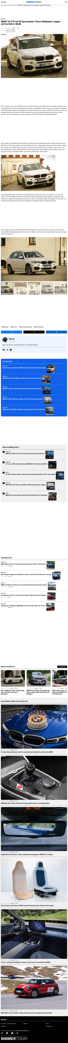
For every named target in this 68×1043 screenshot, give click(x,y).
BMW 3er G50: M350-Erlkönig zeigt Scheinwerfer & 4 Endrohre (24, 409)
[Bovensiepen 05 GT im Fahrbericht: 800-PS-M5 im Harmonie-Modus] (51, 596)
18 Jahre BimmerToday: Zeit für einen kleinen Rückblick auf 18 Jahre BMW (30, 474)
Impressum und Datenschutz (8, 1023)
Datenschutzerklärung (21, 1030)
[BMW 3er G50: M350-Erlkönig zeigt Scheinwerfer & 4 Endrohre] (49, 411)
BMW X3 (3, 583)
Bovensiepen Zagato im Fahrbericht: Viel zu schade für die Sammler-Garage (26, 574)
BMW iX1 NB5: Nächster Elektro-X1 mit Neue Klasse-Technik (23, 399)
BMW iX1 (5, 397)
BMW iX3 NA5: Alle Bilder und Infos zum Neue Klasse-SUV (22, 378)
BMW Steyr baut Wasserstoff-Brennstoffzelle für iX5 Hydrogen (26, 495)
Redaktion (11, 566)
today (34, 2)
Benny (13, 28)
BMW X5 (15, 5)
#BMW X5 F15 (14, 327)
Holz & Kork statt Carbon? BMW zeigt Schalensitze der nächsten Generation (27, 905)
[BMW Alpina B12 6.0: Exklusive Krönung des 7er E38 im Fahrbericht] (51, 565)
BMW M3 (7, 483)
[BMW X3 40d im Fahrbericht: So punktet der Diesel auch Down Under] (52, 586)
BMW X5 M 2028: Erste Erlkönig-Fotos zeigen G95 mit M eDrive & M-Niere (38, 692)
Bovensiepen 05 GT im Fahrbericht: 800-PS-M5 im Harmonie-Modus (23, 595)
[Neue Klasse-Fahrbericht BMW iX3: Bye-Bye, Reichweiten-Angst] (51, 369)
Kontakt (25, 1023)
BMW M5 (3, 593)
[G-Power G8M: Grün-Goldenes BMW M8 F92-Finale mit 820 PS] (52, 465)
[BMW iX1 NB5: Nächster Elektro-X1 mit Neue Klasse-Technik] (48, 400)
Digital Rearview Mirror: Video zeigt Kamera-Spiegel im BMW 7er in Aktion (27, 854)
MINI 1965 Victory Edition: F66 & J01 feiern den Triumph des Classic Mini (26, 1013)
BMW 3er (5, 407)
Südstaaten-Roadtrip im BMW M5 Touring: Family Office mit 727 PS (23, 606)
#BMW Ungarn (5, 327)
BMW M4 (3, 572)
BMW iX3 (5, 366)
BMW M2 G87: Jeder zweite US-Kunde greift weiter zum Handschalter (25, 803)
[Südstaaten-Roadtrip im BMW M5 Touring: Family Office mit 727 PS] (50, 607)
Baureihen (10, 5)
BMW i (7, 493)
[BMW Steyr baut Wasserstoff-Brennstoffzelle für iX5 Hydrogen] (52, 496)
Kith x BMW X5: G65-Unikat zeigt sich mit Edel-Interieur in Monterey (12, 692)
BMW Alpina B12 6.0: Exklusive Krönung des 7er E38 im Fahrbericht (23, 564)
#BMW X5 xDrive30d (38, 327)
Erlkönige (3, 1026)
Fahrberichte (49, 1026)
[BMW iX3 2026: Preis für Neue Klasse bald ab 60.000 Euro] (46, 390)
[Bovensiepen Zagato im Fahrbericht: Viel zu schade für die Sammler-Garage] (56, 576)
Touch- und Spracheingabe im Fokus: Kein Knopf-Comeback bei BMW (25, 962)
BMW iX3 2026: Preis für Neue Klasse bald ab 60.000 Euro (22, 388)
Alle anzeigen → (62, 666)
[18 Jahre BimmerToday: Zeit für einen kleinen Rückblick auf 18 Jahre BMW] (60, 475)
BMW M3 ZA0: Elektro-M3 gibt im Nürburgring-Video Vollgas (25, 485)
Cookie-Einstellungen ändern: (8, 1030)
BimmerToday (4, 5)
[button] (65, 258)
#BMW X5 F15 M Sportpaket (25, 327)
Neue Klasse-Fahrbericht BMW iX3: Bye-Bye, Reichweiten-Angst (24, 368)
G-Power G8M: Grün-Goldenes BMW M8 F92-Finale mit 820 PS (26, 464)
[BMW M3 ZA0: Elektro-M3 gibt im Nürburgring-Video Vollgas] (51, 486)
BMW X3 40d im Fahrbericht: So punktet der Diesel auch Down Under (24, 585)
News (7, 472)
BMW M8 (7, 462)
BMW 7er (3, 562)
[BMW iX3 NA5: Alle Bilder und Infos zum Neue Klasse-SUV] (46, 379)
